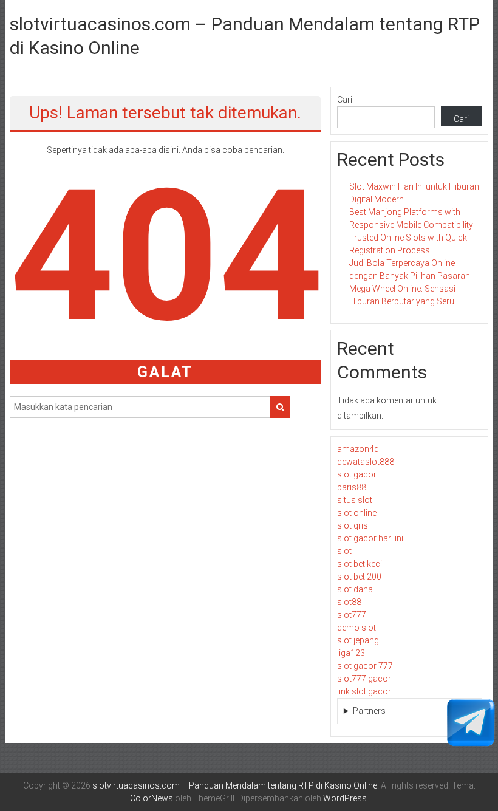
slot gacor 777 (365, 666)
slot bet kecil (360, 564)
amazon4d (358, 449)
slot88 (349, 602)
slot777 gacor (364, 678)
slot (344, 551)
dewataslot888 (365, 462)
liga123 (351, 653)
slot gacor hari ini (370, 538)
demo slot (356, 627)
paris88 (351, 487)
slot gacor (357, 474)
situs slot (354, 500)
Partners (369, 711)
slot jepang (358, 640)
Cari (344, 99)
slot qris (352, 525)
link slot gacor (364, 691)
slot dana (355, 589)
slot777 (351, 615)
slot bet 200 (359, 576)
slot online (357, 513)
